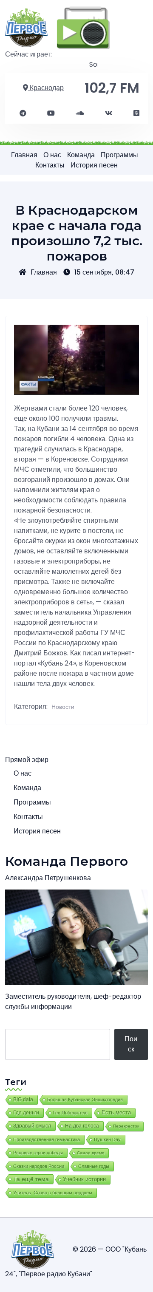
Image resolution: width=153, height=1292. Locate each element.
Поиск (131, 1044)
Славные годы (93, 1166)
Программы (119, 155)
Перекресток (126, 1126)
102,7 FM (112, 87)
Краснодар (46, 88)
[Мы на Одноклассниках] (136, 113)
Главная (24, 155)
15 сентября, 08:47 (104, 272)
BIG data (23, 1099)
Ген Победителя (70, 1112)
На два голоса (82, 1125)
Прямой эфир (26, 760)
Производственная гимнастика (46, 1139)
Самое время (90, 1152)
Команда (81, 155)
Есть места (116, 1113)
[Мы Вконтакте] (108, 113)
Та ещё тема (31, 1179)
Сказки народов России (38, 1166)
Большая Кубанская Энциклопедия (85, 1099)
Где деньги (26, 1113)
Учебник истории (84, 1179)
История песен (94, 165)
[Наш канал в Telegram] (23, 113)
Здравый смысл (32, 1126)
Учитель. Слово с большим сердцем (52, 1192)
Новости (62, 707)
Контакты (50, 165)
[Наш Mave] (80, 113)
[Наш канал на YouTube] (51, 113)
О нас (52, 155)
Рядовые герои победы (38, 1152)
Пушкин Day (107, 1139)
